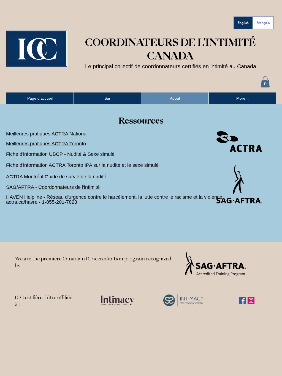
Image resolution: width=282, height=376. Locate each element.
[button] (265, 82)
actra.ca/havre (21, 202)
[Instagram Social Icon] (251, 300)
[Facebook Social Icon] (242, 300)
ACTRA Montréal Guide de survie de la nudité (56, 176)
